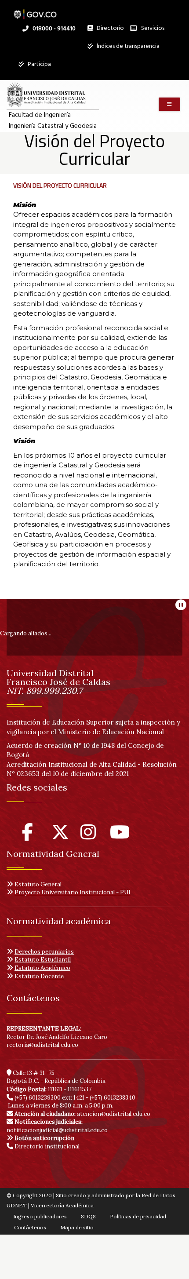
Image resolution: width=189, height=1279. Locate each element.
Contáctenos (30, 1227)
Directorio (108, 30)
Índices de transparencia (127, 46)
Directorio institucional (46, 1146)
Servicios (152, 28)
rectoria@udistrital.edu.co (42, 1045)
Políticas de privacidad (138, 1216)
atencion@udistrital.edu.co (82, 1114)
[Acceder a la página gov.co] (35, 10)
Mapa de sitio (77, 1227)
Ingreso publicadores (40, 1216)
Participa (38, 64)
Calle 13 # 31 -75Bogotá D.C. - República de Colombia (56, 1077)
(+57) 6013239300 (37, 1097)
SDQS (88, 1216)
